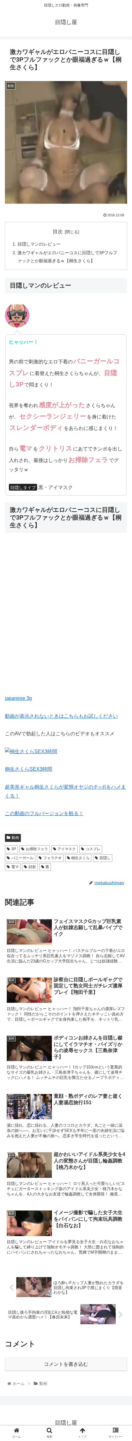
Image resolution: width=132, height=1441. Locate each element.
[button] (119, 863)
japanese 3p (18, 698)
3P (13, 849)
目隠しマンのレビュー (38, 244)
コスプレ (93, 849)
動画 (15, 837)
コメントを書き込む (66, 1364)
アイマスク (66, 849)
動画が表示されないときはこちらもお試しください (61, 716)
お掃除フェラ (37, 849)
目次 (58, 231)
